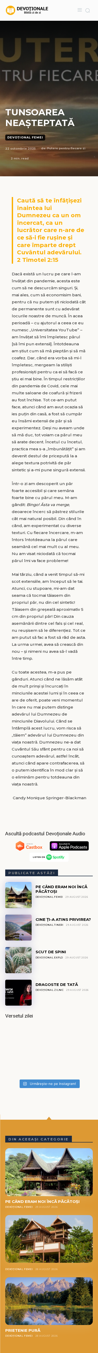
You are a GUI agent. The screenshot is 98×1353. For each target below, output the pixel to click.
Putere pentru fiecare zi (66, 148)
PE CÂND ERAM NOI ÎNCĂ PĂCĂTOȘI (61, 889)
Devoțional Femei (25, 137)
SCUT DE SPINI (51, 951)
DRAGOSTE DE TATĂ (57, 984)
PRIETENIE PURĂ (22, 1330)
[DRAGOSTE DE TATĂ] (18, 993)
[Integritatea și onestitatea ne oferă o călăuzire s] (49, 1050)
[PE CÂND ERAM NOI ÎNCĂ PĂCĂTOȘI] (18, 895)
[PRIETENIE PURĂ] (49, 1301)
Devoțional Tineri (50, 924)
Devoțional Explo (49, 957)
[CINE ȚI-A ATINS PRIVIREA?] (18, 928)
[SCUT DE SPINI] (18, 960)
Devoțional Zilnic (50, 990)
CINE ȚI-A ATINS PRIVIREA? (63, 919)
